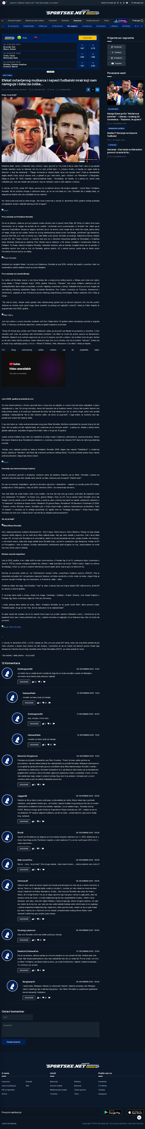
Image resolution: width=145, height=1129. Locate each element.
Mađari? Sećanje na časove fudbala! (122, 134)
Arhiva (4, 1094)
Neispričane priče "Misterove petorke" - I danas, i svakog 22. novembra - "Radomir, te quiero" (124, 116)
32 (41, 940)
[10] (3, 2)
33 (46, 703)
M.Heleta (126, 26)
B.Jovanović (13, 26)
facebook (118, 47)
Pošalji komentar (13, 1042)
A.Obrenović (57, 26)
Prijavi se (138, 3)
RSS (27, 1086)
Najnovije (54, 1081)
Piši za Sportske (8, 1090)
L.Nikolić (114, 26)
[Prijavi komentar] (44, 681)
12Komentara (64, 90)
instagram (118, 58)
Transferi (52, 20)
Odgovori (24, 682)
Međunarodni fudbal (35, 20)
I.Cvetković (87, 26)
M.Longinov (72, 26)
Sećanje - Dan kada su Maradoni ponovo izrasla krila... (124, 151)
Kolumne (77, 20)
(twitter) (118, 52)
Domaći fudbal (14, 20)
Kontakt (29, 1081)
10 (46, 998)
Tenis (106, 20)
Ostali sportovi (92, 20)
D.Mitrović (43, 26)
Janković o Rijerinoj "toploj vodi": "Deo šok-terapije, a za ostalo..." (34, 3)
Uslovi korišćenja (9, 1086)
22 (35, 682)
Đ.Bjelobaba (28, 26)
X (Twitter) (102, 1086)
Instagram (102, 1094)
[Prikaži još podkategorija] (141, 26)
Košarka (65, 20)
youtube (118, 63)
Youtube (101, 1090)
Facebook (102, 1081)
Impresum (6, 1081)
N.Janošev (101, 26)
